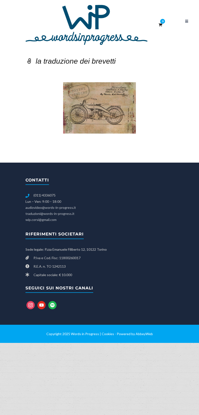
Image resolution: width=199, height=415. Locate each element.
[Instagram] (30, 305)
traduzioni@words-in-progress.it (50, 213)
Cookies (108, 334)
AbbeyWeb (144, 334)
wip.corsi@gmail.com (41, 220)
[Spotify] (52, 305)
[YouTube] (41, 305)
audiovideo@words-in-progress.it (50, 207)
